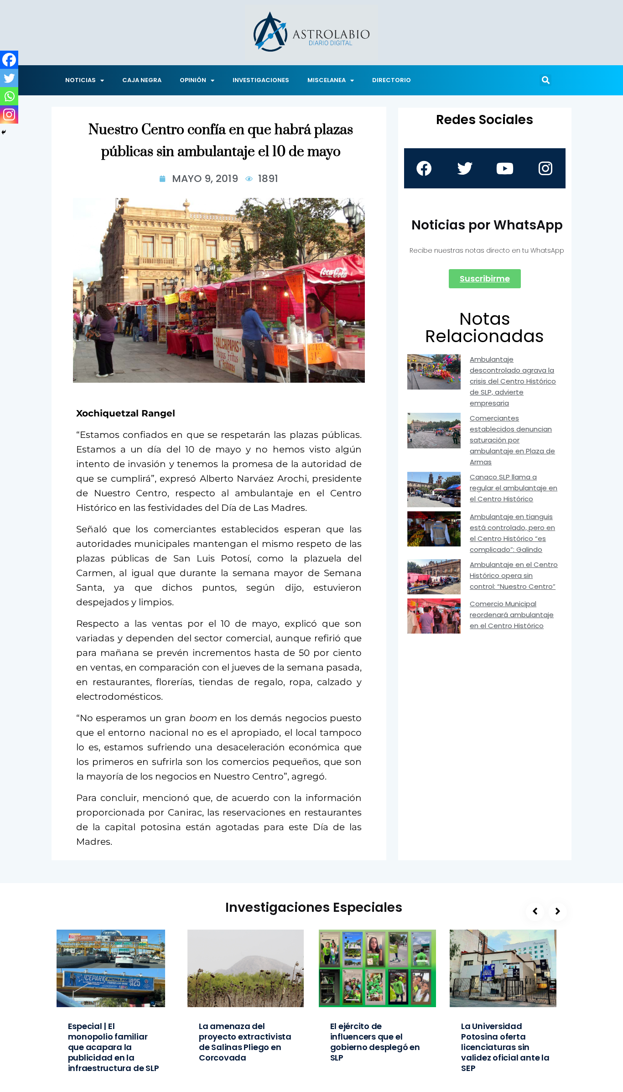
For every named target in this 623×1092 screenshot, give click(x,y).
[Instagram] (9, 114)
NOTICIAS (80, 80)
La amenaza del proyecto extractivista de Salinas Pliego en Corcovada (245, 1041)
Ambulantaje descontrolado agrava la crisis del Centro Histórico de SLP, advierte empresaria (513, 381)
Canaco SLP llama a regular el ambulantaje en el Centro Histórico (513, 488)
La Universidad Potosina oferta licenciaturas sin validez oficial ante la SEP (505, 1047)
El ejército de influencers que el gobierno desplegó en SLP (375, 1041)
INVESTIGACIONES (261, 80)
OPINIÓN (193, 80)
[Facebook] (9, 60)
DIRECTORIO (391, 80)
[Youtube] (505, 168)
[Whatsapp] (9, 96)
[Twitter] (9, 78)
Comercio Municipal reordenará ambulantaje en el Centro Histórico (512, 614)
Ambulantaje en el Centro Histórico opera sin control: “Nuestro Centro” (514, 575)
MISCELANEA (326, 80)
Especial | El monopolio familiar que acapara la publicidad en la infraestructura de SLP (113, 1047)
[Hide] (3, 132)
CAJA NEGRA (141, 80)
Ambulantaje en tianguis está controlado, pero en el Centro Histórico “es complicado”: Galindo (512, 533)
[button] (545, 80)
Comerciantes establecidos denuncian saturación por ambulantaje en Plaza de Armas (512, 440)
